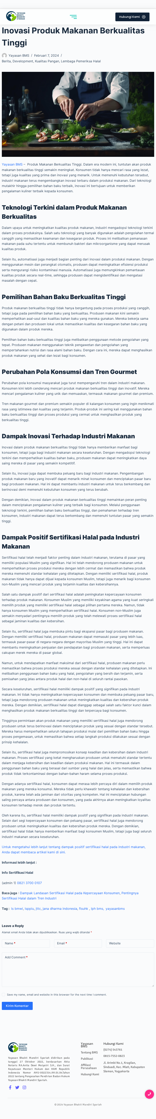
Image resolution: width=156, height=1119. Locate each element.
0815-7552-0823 (114, 1056)
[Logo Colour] (15, 16)
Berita (6, 61)
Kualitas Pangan (47, 61)
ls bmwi (16, 909)
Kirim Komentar (17, 1006)
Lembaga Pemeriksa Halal (81, 61)
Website (115, 943)
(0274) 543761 (112, 1049)
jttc (38, 909)
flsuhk (83, 909)
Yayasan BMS (12, 164)
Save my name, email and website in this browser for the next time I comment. (57, 994)
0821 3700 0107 (29, 883)
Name (10, 943)
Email (62, 943)
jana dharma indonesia (60, 909)
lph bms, (98, 909)
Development (23, 61)
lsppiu (29, 909)
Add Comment (16, 957)
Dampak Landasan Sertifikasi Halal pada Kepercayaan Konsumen (70, 893)
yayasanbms (115, 909)
